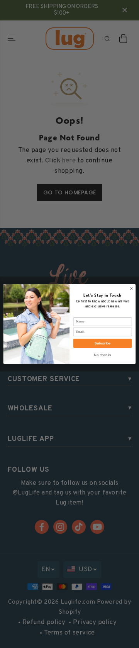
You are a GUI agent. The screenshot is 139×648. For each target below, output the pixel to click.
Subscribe (102, 343)
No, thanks (102, 355)
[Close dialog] (131, 288)
